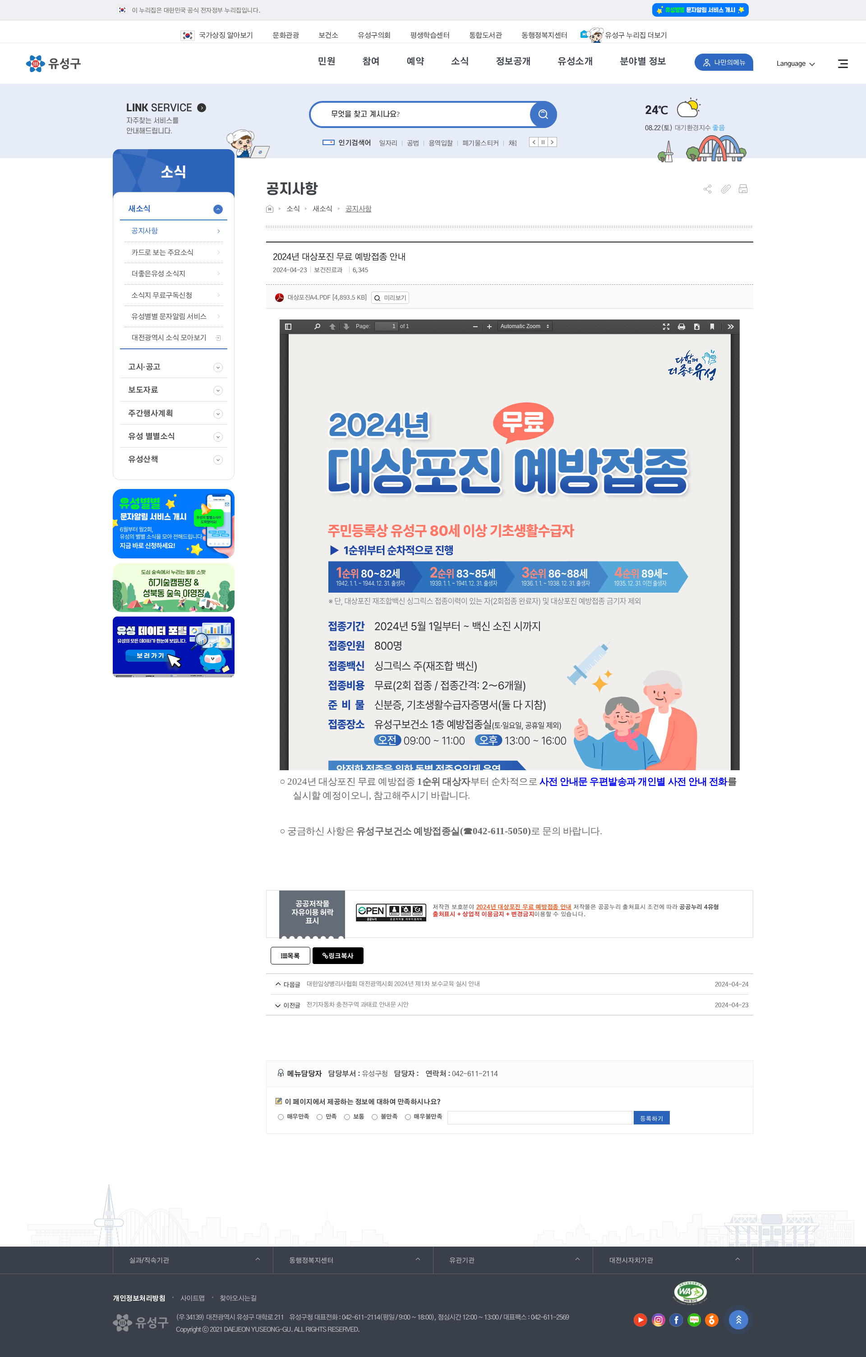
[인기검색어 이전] (534, 141)
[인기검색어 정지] (543, 141)
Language (802, 65)
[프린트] (746, 188)
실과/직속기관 (161, 1260)
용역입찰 (413, 143)
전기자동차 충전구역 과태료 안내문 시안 (496, 1004)
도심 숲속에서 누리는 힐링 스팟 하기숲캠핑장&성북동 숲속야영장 (174, 587)
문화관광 (285, 35)
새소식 (322, 208)
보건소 (328, 35)
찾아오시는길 (238, 1298)
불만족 (388, 1116)
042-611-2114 (361, 1317)
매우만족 (297, 1116)
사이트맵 (192, 1298)
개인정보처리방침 (139, 1298)
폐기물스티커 (452, 143)
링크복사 (341, 955)
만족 (330, 1116)
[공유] (711, 188)
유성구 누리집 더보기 (636, 35)
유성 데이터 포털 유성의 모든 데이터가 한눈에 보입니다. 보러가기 (174, 647)
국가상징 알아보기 (226, 35)
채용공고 (492, 143)
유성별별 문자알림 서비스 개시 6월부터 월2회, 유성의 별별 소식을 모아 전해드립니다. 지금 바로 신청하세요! (174, 523)
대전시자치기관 (643, 1260)
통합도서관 (485, 35)
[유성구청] (53, 64)
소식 (292, 208)
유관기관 (474, 1260)
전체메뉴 (843, 63)
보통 (357, 1116)
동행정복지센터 (544, 35)
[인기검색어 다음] (552, 141)
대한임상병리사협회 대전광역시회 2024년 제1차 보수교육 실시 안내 (496, 983)
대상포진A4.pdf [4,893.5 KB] (327, 297)
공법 (385, 143)
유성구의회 (374, 35)
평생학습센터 (429, 35)
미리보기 (395, 297)
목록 (293, 955)
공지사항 (358, 208)
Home (269, 209)
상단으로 (738, 1320)
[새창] (640, 1320)
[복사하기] (728, 188)
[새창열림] (690, 1296)
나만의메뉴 (733, 62)
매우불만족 (427, 1116)
